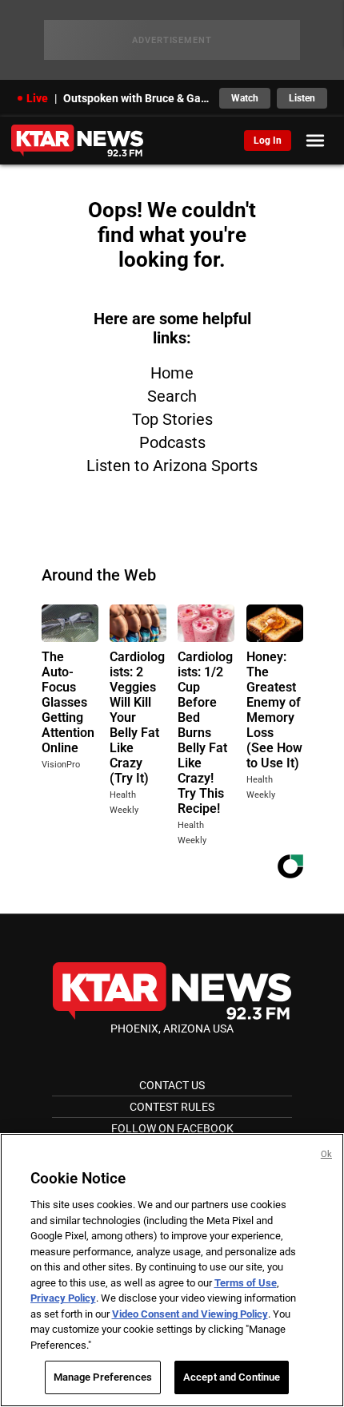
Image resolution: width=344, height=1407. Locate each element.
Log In (268, 140)
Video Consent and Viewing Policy (190, 1314)
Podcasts (172, 442)
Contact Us (172, 1085)
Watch (244, 98)
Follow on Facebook (172, 1128)
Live (37, 98)
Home (172, 372)
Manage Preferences (103, 1377)
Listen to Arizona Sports (172, 465)
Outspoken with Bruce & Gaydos (136, 98)
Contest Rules (172, 1106)
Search (172, 396)
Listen (302, 98)
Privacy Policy (63, 1298)
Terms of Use (245, 1283)
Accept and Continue (231, 1377)
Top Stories (172, 419)
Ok (326, 1154)
